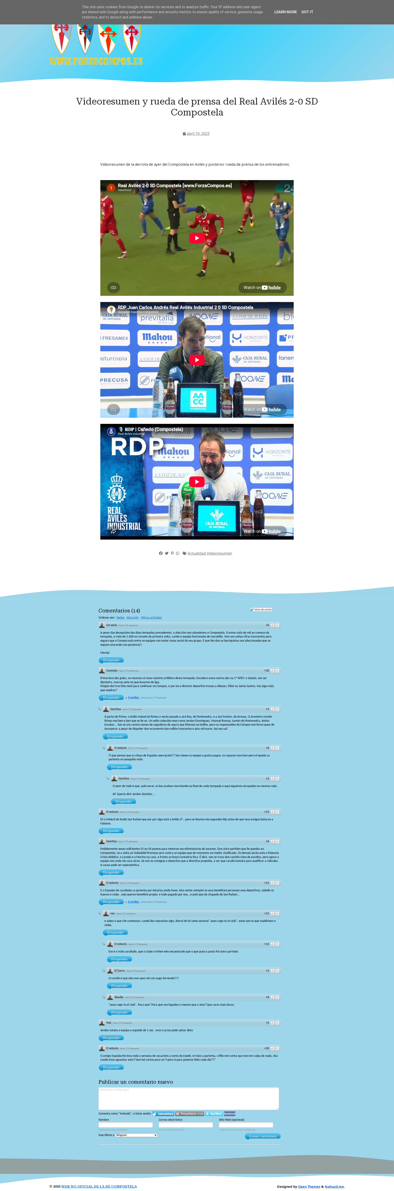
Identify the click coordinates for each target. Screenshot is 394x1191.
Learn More (285, 12)
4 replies (134, 901)
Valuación (132, 617)
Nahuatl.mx (334, 1186)
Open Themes (309, 1186)
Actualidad (197, 553)
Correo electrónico (170, 1119)
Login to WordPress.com (189, 1113)
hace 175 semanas (128, 625)
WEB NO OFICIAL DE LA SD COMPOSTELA (99, 1186)
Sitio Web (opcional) (231, 1119)
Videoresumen (219, 553)
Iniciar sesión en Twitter (214, 1113)
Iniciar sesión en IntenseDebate (163, 1113)
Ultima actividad (151, 617)
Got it (307, 12)
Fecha (120, 617)
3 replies (134, 697)
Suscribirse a (106, 1135)
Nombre (103, 1119)
